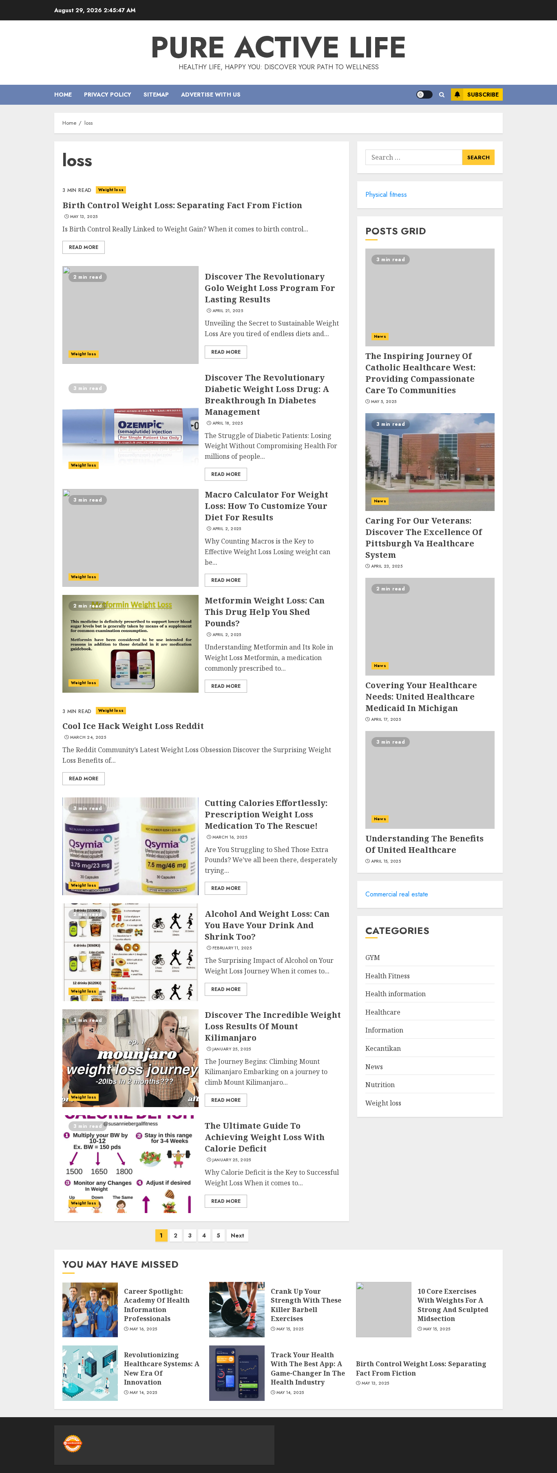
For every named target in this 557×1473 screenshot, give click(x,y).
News (380, 336)
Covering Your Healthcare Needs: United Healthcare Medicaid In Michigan (421, 696)
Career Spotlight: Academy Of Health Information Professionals (157, 1305)
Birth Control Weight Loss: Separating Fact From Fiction (182, 205)
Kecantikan (383, 1048)
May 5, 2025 (383, 402)
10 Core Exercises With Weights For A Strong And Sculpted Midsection (453, 1305)
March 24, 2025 (88, 737)
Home (63, 94)
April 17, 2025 (386, 719)
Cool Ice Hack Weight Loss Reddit (133, 725)
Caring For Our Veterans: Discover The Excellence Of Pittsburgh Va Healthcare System (423, 537)
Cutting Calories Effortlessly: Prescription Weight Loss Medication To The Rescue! (266, 814)
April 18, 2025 (227, 423)
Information (384, 1030)
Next (237, 1235)
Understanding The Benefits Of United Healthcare (424, 844)
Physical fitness (386, 194)
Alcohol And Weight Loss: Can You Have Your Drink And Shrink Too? (267, 925)
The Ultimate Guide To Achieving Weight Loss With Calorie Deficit (265, 1137)
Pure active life (278, 47)
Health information (395, 993)
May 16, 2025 (143, 1329)
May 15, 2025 (290, 1329)
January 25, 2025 (231, 1049)
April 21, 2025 (227, 311)
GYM (372, 957)
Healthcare (382, 1012)
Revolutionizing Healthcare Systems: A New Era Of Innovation (161, 1368)
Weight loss (111, 190)
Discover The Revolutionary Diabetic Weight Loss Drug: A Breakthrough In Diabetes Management (267, 394)
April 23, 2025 (386, 566)
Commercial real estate (396, 894)
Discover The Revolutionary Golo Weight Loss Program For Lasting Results (270, 288)
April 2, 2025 (226, 529)
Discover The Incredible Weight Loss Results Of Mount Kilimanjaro (273, 1026)
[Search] (442, 95)
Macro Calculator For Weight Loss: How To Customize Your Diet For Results (266, 506)
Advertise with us (211, 94)
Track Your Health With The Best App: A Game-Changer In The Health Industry (308, 1368)
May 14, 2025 (143, 1393)
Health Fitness (387, 975)
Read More (83, 247)
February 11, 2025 (232, 948)
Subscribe (483, 94)
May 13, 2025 (84, 217)
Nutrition (380, 1084)
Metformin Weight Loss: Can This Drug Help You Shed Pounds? (265, 612)
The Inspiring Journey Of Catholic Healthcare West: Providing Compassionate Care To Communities (420, 373)
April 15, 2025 (386, 861)
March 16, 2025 (229, 837)
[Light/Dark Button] (424, 94)
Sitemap (156, 94)
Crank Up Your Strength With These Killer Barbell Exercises (306, 1305)
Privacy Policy (107, 94)
